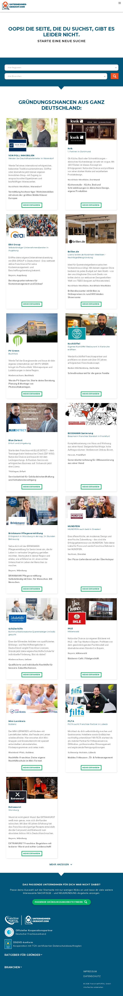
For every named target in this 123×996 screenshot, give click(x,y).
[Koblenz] (31, 711)
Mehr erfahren (31, 205)
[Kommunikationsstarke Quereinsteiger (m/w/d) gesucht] (31, 618)
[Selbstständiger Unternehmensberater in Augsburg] (31, 234)
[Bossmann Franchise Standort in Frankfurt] (91, 423)
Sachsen (72, 554)
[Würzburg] (31, 797)
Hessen (71, 455)
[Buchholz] (31, 340)
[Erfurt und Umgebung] (31, 430)
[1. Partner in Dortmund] (91, 138)
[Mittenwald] (91, 618)
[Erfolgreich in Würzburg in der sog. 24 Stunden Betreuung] (31, 523)
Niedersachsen (16, 375)
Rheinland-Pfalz (16, 752)
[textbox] (61, 67)
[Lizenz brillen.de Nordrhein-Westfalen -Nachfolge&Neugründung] (91, 241)
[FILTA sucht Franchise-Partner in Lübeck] (91, 711)
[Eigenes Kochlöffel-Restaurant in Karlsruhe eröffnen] (91, 333)
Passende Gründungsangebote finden (59, 902)
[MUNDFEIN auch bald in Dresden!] (91, 516)
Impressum (90, 971)
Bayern (12, 275)
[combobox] (61, 67)
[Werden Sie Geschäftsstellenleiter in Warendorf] (31, 145)
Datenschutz (92, 976)
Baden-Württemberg (78, 368)
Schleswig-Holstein (77, 752)
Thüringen (13, 471)
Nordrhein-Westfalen (18, 186)
